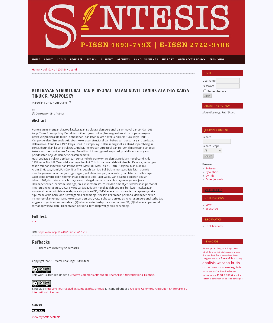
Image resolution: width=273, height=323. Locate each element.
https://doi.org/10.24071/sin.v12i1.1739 (62, 232)
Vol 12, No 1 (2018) (54, 69)
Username (209, 80)
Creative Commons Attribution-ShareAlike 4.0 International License (112, 275)
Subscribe (212, 208)
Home (36, 59)
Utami (72, 69)
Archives (123, 59)
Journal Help (213, 190)
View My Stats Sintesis (46, 317)
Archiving (217, 59)
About (48, 59)
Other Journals (214, 179)
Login (61, 59)
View (208, 205)
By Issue (211, 168)
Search (92, 59)
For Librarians (214, 226)
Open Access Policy (191, 59)
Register (76, 59)
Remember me (217, 91)
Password (209, 86)
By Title (210, 176)
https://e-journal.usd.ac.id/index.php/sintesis (75, 289)
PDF (34, 221)
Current (107, 59)
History (168, 59)
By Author (212, 172)
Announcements (146, 59)
